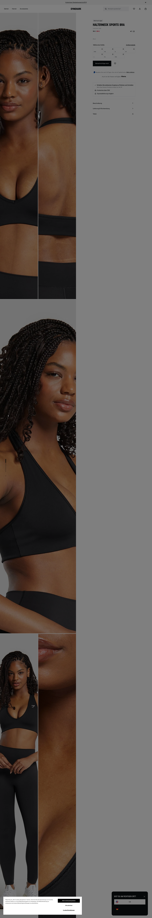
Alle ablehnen (68, 905)
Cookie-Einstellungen (69, 910)
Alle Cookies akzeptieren (69, 901)
